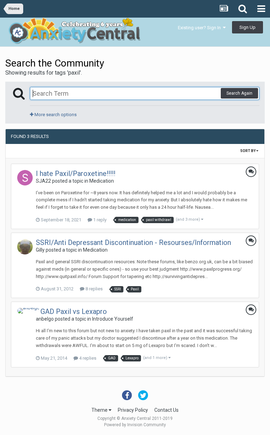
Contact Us (166, 410)
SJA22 (43, 181)
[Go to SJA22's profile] (25, 177)
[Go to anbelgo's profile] (28, 311)
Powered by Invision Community (135, 424)
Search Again (239, 93)
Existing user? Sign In (200, 27)
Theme (100, 410)
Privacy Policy (133, 410)
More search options (55, 114)
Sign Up (247, 27)
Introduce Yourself (112, 319)
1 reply (99, 219)
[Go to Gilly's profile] (25, 246)
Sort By (248, 151)
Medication (101, 181)
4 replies (87, 358)
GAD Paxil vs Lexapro (73, 311)
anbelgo (45, 319)
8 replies (93, 288)
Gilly (40, 250)
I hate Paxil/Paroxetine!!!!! (75, 173)
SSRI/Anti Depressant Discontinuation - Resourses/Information (133, 242)
